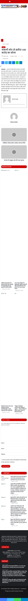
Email (3, 448)
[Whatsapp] (21, 595)
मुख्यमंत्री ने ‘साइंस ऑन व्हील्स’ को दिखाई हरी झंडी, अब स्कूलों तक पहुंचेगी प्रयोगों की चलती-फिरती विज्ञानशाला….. (19, 500)
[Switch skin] (23, 2)
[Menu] (2, 2)
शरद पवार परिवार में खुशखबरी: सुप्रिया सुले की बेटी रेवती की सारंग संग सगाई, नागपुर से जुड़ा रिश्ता (21, 285)
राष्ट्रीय (7, 44)
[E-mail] (4, 107)
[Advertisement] (14, 24)
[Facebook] (2, 62)
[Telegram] (20, 62)
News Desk (6, 56)
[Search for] (26, 2)
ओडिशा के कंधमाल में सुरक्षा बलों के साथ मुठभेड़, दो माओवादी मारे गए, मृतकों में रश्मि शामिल (7, 285)
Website (3, 454)
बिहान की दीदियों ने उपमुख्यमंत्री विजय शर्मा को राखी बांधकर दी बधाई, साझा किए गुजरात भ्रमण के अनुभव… (19, 522)
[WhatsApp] (17, 62)
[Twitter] (6, 62)
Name (3, 443)
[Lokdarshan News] (14, 1)
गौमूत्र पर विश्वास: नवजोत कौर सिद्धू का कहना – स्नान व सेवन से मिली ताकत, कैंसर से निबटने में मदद (20, 408)
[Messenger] (13, 62)
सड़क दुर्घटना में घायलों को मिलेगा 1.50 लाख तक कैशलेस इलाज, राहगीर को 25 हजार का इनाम (19, 478)
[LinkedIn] (10, 62)
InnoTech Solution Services (17, 591)
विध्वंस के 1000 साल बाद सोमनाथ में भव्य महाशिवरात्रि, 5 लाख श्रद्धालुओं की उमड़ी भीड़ (7, 408)
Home (3, 44)
